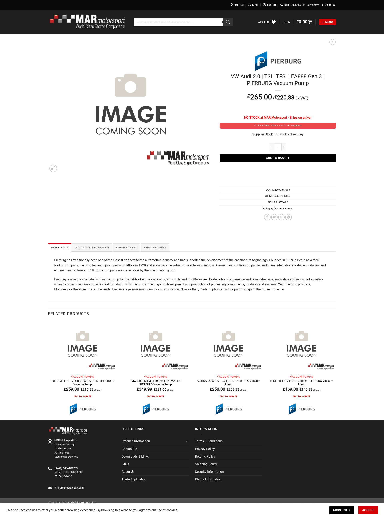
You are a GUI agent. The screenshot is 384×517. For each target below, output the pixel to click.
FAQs (125, 464)
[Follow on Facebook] (322, 5)
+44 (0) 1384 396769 (66, 468)
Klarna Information (208, 479)
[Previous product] (332, 42)
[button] (311, 5)
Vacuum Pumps (283, 208)
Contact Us (129, 449)
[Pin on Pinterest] (288, 217)
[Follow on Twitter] (330, 5)
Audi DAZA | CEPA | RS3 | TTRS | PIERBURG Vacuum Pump (228, 382)
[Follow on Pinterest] (334, 5)
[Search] (228, 22)
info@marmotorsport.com (69, 487)
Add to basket (278, 158)
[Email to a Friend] (281, 217)
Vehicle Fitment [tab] (155, 247)
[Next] (336, 370)
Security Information (209, 472)
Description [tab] (59, 247)
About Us (128, 472)
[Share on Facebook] (267, 217)
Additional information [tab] (92, 247)
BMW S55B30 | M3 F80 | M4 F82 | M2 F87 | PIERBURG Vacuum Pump (155, 382)
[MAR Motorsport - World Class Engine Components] (88, 22)
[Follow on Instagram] (326, 5)
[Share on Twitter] (274, 217)
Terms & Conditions (209, 441)
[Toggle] (186, 441)
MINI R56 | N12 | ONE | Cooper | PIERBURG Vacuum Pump (301, 382)
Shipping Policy (206, 464)
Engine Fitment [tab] (126, 247)
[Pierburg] (83, 409)
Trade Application (134, 479)
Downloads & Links (135, 456)
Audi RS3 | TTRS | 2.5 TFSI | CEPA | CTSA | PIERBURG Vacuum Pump (83, 382)
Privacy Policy (205, 449)
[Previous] (48, 370)
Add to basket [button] (82, 396)
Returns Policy (205, 456)
